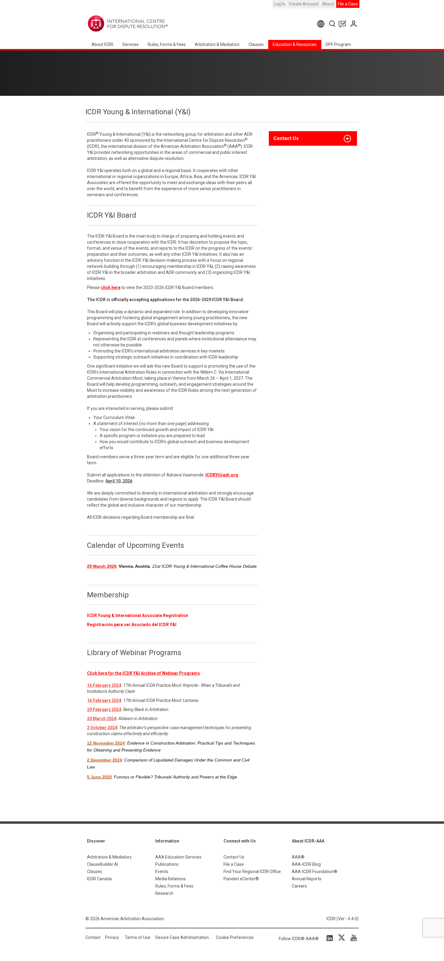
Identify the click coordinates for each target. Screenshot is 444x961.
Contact (93, 937)
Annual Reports (306, 878)
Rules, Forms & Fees (167, 44)
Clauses (256, 44)
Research (164, 893)
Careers (299, 886)
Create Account (304, 4)
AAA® (298, 857)
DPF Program (338, 44)
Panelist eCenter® (241, 878)
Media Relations (170, 878)
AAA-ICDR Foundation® (314, 871)
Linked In (330, 937)
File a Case (348, 4)
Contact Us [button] (286, 138)
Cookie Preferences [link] (235, 937)
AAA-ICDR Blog (306, 864)
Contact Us (354, 24)
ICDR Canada (99, 878)
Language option (322, 24)
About (328, 4)
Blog (344, 24)
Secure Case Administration (182, 937)
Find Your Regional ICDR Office (252, 871)
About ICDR (102, 44)
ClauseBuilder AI (102, 864)
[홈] (146, 23)
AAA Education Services (178, 857)
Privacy (112, 937)
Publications (167, 864)
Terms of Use (137, 937)
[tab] (313, 138)
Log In (279, 4)
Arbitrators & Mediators (109, 857)
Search (333, 24)
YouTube (352, 937)
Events (161, 871)
